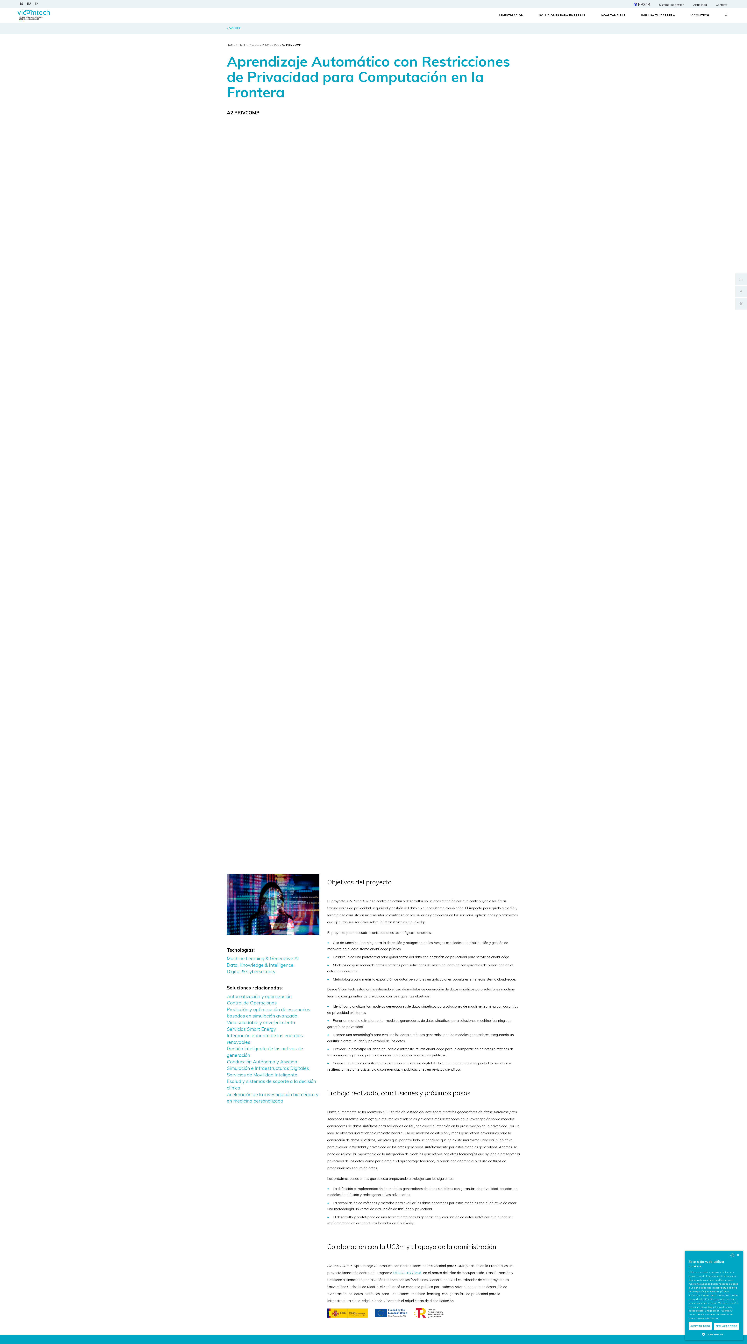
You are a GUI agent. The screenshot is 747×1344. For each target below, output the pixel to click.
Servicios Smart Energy (251, 1029)
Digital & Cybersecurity (251, 971)
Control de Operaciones (252, 1003)
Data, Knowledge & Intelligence (260, 965)
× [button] (737, 1255)
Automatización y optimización (259, 996)
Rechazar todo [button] (726, 1326)
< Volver (233, 28)
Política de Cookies (708, 1318)
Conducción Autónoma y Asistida (262, 1062)
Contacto (722, 5)
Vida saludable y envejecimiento (261, 1022)
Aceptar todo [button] (700, 1326)
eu (29, 3)
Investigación (511, 15)
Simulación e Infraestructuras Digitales (268, 1068)
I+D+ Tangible (613, 15)
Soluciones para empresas (562, 15)
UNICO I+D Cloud (407, 1272)
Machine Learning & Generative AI (263, 958)
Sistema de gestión (671, 5)
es (21, 3)
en (37, 3)
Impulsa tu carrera (658, 15)
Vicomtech (700, 15)
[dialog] (714, 1295)
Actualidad (700, 5)
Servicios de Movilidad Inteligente (262, 1075)
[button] (714, 1334)
